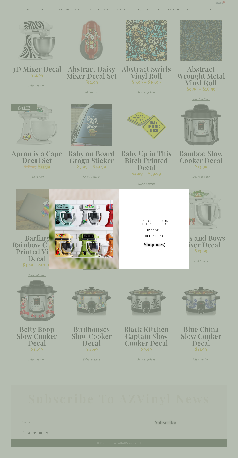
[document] (119, 229)
